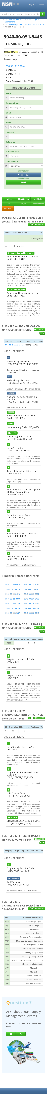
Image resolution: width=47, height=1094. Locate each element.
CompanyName (13, 103)
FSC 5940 (20, 66)
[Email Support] (32, 224)
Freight (23, 203)
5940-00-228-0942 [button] (31, 613)
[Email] (11, 1034)
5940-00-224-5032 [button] (31, 584)
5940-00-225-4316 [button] (12, 594)
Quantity (10, 132)
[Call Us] (29, 224)
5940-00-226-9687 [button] (12, 613)
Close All (7, 208)
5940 (11, 345)
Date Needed (12, 161)
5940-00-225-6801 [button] (31, 594)
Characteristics (38, 203)
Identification (23, 199)
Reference (10, 142)
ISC (9, 203)
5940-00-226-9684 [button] (31, 608)
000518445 (18, 345)
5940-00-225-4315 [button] (31, 589)
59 (6, 345)
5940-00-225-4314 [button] (12, 589)
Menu (41, 4)
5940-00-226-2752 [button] (31, 603)
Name (8, 93)
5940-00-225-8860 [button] (12, 599)
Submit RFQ (40, 225)
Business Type (12, 152)
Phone (8, 122)
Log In (31, 4)
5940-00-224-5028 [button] (12, 584)
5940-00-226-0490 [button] (31, 599)
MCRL (9, 199)
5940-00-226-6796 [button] (12, 608)
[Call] (21, 1034)
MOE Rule (38, 199)
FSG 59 (9, 66)
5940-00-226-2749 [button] (12, 603)
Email (8, 113)
